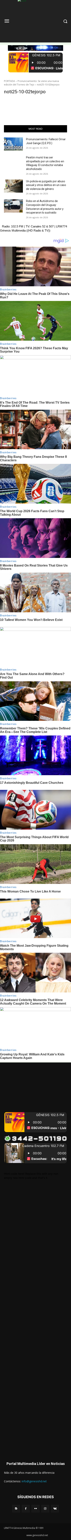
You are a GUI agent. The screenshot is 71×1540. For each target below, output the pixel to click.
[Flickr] (35, 1508)
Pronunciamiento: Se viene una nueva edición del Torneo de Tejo (31, 82)
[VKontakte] (55, 1508)
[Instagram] (45, 1508)
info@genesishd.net (34, 1481)
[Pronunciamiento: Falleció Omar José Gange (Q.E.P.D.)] (13, 144)
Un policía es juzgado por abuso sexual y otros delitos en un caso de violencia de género (46, 185)
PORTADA (9, 81)
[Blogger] (16, 1508)
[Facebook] (26, 1508)
